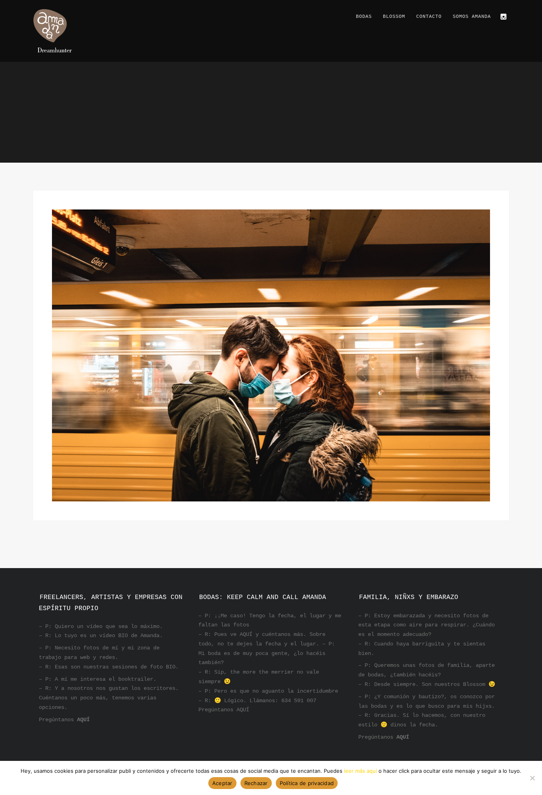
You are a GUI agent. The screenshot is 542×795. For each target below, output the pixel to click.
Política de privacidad (307, 783)
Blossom (394, 16)
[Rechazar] (532, 778)
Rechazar (256, 783)
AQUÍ (83, 719)
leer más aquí (360, 771)
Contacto (429, 16)
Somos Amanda (472, 16)
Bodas (364, 16)
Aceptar (222, 783)
